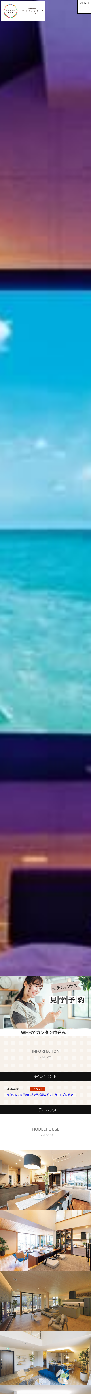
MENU (84, 3)
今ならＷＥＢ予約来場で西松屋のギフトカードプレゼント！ (42, 1094)
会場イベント (45, 1076)
